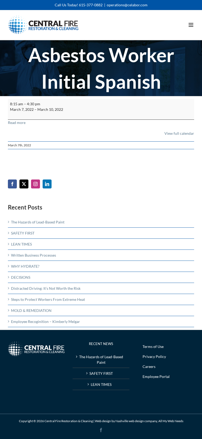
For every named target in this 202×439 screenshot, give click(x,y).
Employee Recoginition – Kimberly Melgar (45, 321)
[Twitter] (23, 183)
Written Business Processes (33, 255)
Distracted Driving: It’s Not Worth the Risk (45, 288)
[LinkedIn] (47, 183)
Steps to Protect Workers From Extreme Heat (48, 299)
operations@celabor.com (127, 5)
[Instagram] (35, 183)
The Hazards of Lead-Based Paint (37, 222)
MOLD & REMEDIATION (31, 310)
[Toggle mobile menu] (191, 25)
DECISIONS (20, 277)
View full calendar (179, 133)
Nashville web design (129, 421)
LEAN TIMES (21, 244)
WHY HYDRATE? (25, 266)
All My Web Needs (170, 421)
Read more (17, 122)
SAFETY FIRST (22, 233)
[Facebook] (12, 183)
